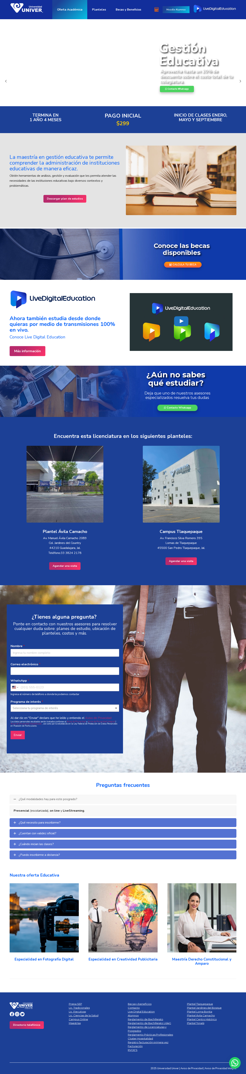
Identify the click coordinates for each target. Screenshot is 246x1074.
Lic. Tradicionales (79, 1007)
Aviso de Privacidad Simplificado (26, 723)
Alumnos (133, 1015)
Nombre (18, 646)
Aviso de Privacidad (98, 718)
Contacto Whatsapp (178, 407)
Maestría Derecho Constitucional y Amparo (201, 961)
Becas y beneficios (139, 1003)
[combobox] (65, 708)
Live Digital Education (141, 1011)
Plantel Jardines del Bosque (204, 1007)
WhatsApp (20, 681)
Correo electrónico (25, 664)
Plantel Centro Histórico (202, 1019)
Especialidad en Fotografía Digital (44, 959)
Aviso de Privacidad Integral (102, 721)
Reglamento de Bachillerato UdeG (149, 1023)
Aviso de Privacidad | (192, 1068)
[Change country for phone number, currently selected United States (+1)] (15, 687)
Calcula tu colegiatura (48, 91)
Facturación (135, 1046)
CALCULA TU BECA (184, 264)
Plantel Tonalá (195, 1023)
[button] (14, 925)
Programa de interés (27, 702)
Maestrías (75, 1023)
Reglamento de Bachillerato (145, 1019)
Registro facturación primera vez (148, 1042)
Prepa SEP (75, 1003)
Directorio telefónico (26, 1025)
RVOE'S (132, 1050)
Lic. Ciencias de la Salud (83, 1015)
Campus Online (78, 1019)
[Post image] (44, 917)
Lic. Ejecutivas (77, 1011)
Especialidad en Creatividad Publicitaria (123, 959)
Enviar (18, 735)
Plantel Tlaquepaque (200, 1003)
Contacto (134, 1007)
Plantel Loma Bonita (199, 1011)
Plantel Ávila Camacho (201, 1015)
